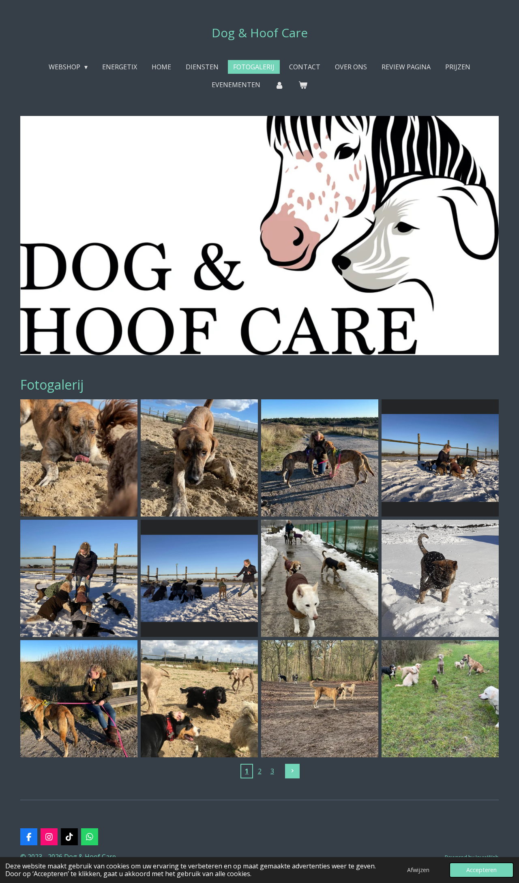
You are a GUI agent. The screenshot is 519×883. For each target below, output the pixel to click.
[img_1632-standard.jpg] (199, 699)
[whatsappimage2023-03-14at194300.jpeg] (79, 458)
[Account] (279, 85)
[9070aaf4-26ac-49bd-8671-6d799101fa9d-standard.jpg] (320, 458)
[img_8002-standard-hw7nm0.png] (79, 578)
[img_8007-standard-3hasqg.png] (320, 578)
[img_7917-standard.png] (440, 578)
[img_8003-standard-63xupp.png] (440, 458)
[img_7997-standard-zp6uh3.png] (199, 578)
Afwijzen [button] (418, 870)
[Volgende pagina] (292, 771)
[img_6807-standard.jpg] (440, 699)
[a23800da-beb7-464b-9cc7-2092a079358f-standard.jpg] (320, 699)
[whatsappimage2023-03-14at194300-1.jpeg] (199, 458)
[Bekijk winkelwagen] (303, 85)
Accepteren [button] (481, 870)
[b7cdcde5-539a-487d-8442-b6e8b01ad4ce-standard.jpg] (79, 699)
